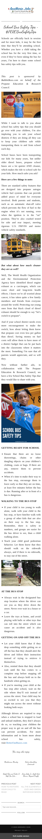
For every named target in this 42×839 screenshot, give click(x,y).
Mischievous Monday (11, 762)
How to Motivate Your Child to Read (10, 788)
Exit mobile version (21, 836)
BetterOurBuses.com (16, 742)
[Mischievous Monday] (11, 757)
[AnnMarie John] (21, 10)
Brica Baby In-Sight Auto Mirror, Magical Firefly (31, 775)
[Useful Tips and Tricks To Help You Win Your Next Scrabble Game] (11, 769)
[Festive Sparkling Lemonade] (30, 757)
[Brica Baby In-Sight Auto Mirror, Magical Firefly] (30, 769)
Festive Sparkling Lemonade (31, 763)
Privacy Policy (21, 830)
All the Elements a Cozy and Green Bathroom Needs (31, 788)
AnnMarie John (24, 827)
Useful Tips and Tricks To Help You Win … (11, 775)
